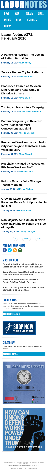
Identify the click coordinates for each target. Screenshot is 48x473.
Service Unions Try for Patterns (22, 72)
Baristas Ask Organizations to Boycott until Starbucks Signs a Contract (23, 288)
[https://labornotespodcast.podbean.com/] (24, 403)
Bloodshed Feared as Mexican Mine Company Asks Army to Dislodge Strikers (21, 89)
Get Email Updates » (11, 313)
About (17, 13)
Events (7, 20)
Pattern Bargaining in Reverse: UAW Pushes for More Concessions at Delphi (21, 125)
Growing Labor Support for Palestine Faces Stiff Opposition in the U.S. (24, 202)
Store (41, 13)
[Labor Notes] (24, 4)
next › (26, 239)
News (18, 20)
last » (39, 239)
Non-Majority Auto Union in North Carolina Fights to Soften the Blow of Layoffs (23, 223)
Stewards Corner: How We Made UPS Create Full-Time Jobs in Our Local (21, 281)
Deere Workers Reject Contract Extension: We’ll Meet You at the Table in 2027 (23, 273)
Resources (31, 20)
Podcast (8, 26)
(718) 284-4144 (23, 463)
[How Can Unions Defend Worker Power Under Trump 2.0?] (24, 449)
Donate (29, 13)
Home (6, 13)
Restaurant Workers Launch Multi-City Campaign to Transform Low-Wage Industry (23, 146)
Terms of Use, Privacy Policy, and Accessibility (24, 468)
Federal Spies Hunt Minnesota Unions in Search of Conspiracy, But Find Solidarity (23, 265)
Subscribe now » (10, 354)
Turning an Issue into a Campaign (23, 107)
